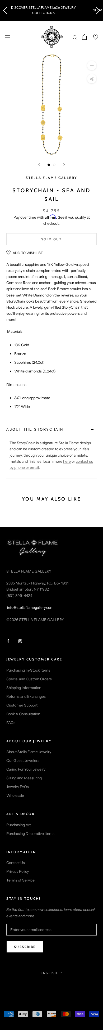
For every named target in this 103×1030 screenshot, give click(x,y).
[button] (5, 11)
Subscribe (25, 947)
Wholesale (15, 795)
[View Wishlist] (92, 37)
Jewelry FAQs (17, 786)
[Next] (64, 164)
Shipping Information (23, 687)
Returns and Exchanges (26, 696)
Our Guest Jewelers (22, 760)
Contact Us (15, 862)
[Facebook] (8, 641)
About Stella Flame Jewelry (28, 751)
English (49, 973)
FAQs (10, 722)
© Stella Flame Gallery (51, 984)
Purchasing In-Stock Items (28, 670)
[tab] (51, 429)
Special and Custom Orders (29, 679)
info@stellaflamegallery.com (30, 607)
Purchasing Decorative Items (30, 833)
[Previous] (39, 164)
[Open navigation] (7, 37)
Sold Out (51, 239)
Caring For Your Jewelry (25, 769)
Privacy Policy (17, 871)
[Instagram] (20, 641)
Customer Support (22, 705)
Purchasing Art (18, 824)
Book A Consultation (23, 714)
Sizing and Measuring (24, 778)
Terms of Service (20, 880)
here (67, 461)
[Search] (75, 37)
